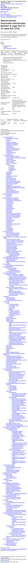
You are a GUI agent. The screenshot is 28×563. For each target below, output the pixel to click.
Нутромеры (9, 210)
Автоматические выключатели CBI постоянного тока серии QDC (15, 358)
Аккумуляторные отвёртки (13, 156)
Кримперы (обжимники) (12, 143)
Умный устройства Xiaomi (12, 352)
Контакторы (18, 15)
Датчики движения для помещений (15, 240)
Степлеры (8, 172)
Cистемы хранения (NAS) (9, 496)
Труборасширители (11, 152)
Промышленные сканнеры (18, 531)
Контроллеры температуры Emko (14, 424)
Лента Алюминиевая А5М (12, 367)
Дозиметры (9, 222)
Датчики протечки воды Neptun (17, 293)
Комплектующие (13, 295)
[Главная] (4, 6)
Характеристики (7, 45)
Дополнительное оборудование (14, 300)
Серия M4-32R (12, 387)
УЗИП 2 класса (13, 430)
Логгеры (8, 226)
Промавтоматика (10, 15)
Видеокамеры (12, 269)
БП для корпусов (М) (11, 477)
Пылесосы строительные (12, 235)
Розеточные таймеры (11, 247)
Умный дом (6, 301)
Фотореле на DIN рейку (12, 252)
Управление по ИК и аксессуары (17, 327)
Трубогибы (9, 151)
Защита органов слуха (11, 542)
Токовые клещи (10, 203)
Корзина (4, 11)
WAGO (8, 349)
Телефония (6, 479)
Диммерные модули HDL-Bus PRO (17, 341)
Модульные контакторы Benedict (9, 17)
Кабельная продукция (11, 361)
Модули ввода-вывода (14, 335)
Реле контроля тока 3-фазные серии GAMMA (19, 408)
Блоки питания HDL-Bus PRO (16, 344)
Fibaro (7, 350)
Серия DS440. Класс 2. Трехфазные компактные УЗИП (18, 440)
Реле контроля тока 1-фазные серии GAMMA (19, 406)
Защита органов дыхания (12, 540)
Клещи (8, 140)
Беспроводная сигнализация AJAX (14, 265)
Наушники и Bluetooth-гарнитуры (14, 505)
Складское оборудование (9, 544)
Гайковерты (9, 177)
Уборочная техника (8, 231)
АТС (7, 481)
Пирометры (9, 204)
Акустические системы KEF (13, 506)
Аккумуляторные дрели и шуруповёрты (16, 157)
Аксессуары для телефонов (10, 472)
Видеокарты (9, 475)
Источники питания (11, 366)
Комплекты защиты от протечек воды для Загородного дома (17, 280)
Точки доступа (9, 468)
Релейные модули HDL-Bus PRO (17, 336)
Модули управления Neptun (16, 292)
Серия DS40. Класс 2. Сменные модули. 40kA (18, 434)
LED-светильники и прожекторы (14, 244)
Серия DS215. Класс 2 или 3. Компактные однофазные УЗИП (19, 454)
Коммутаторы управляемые (13, 470)
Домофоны (6, 296)
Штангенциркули (10, 208)
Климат (11, 309)
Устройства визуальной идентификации (16, 514)
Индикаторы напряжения (12, 199)
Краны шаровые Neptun (15, 291)
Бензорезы (8, 196)
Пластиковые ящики (11, 545)
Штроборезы (9, 188)
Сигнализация (6, 264)
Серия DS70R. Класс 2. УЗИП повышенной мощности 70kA (19, 443)
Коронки (11, 170)
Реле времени (12, 392)
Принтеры (11, 515)
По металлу (12, 165)
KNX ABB (9, 347)
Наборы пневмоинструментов (13, 490)
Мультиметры (9, 201)
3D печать (5, 500)
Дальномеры (9, 207)
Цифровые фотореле (14, 255)
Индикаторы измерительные (13, 223)
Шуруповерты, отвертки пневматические (16, 493)
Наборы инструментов (11, 144)
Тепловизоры (9, 205)
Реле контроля (12, 397)
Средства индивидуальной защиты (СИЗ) (13, 538)
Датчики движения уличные (13, 239)
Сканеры (11, 527)
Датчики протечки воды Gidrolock (17, 277)
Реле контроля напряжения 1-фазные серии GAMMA (19, 400)
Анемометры (9, 230)
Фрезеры (8, 174)
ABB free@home (10, 348)
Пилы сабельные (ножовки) (13, 182)
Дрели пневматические (12, 485)
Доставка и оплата (9, 3)
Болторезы (8, 139)
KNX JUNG (9, 345)
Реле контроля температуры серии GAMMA (19, 413)
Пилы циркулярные (11, 178)
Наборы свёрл (12, 169)
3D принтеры (9, 501)
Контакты (3, 5)
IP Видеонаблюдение (11, 268)
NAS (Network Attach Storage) (13, 497)
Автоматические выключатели (13, 356)
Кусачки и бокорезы (11, 142)
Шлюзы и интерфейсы (14, 312)
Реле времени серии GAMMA (19, 393)
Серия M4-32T (12, 385)
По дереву (11, 166)
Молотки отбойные (11, 160)
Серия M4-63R (12, 388)
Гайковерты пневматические (13, 484)
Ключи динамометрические (13, 148)
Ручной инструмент (8, 137)
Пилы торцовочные (11, 179)
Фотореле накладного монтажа (14, 251)
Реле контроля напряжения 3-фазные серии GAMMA (19, 403)
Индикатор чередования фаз (13, 214)
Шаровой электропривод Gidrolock (17, 278)
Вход (2, 14)
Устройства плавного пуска (13, 423)
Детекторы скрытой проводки (13, 213)
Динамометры (9, 221)
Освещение (12, 308)
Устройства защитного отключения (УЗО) (16, 360)
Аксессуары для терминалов (19, 534)
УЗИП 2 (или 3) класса (14, 449)
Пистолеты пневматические (13, 487)
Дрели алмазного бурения (12, 191)
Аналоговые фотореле (14, 253)
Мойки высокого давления (12, 233)
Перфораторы (9, 159)
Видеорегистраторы (14, 270)
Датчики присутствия (11, 245)
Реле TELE (9, 391)
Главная (2, 3)
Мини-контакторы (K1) (15, 372)
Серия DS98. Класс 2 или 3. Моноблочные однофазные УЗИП (19, 462)
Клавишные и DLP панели (15, 343)
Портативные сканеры (17, 529)
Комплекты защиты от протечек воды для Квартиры (17, 283)
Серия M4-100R (13, 389)
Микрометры (9, 209)
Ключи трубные (10, 147)
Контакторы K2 (13, 382)
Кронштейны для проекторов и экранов (16, 511)
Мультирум (12, 315)
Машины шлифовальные (12, 192)
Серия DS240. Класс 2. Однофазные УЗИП (17, 432)
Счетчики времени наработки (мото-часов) (16, 426)
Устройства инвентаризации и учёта (12, 512)
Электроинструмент (8, 155)
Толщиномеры (9, 229)
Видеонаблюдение (7, 266)
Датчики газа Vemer (11, 362)
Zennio (8, 302)
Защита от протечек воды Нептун (14, 287)
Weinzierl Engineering (11, 318)
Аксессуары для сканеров (18, 532)
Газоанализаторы (10, 220)
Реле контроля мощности (15, 419)
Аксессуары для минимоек (12, 234)
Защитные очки (10, 541)
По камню (11, 168)
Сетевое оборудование (9, 465)
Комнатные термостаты (12, 258)
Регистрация (7, 14)
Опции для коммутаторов (12, 471)
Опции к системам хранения (13, 498)
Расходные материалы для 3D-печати (15, 502)
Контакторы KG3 (13, 379)
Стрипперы (9, 146)
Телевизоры (9, 509)
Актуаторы (12, 306)
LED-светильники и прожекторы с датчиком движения (14, 242)
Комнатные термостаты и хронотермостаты (14, 257)
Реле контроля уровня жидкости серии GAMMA (18, 416)
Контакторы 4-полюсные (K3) (16, 375)
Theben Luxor (9, 319)
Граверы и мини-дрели (12, 175)
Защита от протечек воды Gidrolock (15, 274)
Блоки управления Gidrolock (16, 275)
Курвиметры (9, 227)
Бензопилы (9, 195)
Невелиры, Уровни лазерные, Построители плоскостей (13, 216)
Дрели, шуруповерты (11, 163)
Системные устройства (15, 314)
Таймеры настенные (11, 249)
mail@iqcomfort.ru (6, 9)
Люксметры (9, 225)
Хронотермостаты (10, 260)
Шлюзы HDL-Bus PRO (14, 328)
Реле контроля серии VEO (18, 418)
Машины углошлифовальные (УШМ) (15, 187)
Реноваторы (9, 173)
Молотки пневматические (12, 489)
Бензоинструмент (7, 194)
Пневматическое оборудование (11, 483)
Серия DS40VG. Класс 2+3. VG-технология (19, 437)
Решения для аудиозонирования (17, 337)
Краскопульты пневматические (14, 488)
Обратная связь (19, 3)
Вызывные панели (10, 299)
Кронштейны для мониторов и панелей (16, 510)
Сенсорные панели (14, 304)
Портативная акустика (11, 507)
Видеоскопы (9, 212)
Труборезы (9, 153)
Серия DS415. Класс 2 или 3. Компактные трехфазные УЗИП (19, 458)
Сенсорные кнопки (14, 305)
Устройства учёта (10, 525)
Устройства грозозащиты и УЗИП (11, 427)
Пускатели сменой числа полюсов (17, 380)
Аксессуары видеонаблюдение (13, 271)
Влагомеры (9, 218)
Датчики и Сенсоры (14, 310)
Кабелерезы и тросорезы (12, 138)
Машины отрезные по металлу (13, 186)
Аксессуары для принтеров (18, 524)
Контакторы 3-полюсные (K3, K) (17, 374)
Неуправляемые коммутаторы (13, 467)
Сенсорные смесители (11, 256)
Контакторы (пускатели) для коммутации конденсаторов (16, 377)
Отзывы (5, 47)
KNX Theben (9, 317)
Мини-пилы (9, 185)
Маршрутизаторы (10, 466)
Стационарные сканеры (18, 528)
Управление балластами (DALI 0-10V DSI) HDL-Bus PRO (17, 340)
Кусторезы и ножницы (11, 183)
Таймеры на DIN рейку (12, 248)
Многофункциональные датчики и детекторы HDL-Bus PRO (17, 333)
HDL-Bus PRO (9, 321)
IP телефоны (9, 480)
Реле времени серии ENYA (18, 395)
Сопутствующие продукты (10, 48)
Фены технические (11, 190)
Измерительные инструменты (10, 198)
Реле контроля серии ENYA (19, 398)
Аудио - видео (6, 503)
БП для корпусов (10, 476)
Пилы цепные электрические (13, 181)
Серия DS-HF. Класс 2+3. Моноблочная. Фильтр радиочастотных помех (18, 447)
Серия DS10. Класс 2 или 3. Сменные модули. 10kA (19, 451)
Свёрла (8, 164)
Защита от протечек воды (9, 273)
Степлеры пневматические (13, 494)
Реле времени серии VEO (18, 396)
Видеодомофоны (10, 297)
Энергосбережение (14, 313)
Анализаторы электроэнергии (13, 200)
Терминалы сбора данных (15, 533)
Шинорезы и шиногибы (12, 150)
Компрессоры (9, 492)
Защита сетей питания (11, 428)
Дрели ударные (10, 161)
